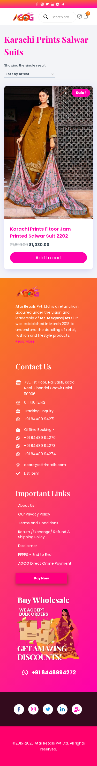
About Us (26, 505)
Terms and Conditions (38, 523)
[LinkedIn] (52, 3)
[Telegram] (63, 3)
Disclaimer (27, 545)
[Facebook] (37, 3)
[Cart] (85, 16)
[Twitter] (47, 3)
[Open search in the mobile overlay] (57, 17)
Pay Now (41, 578)
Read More (25, 341)
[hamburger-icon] (7, 18)
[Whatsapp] (58, 3)
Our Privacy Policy (34, 514)
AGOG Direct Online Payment (44, 563)
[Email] (77, 709)
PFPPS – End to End (34, 554)
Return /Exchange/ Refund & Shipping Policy (44, 534)
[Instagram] (42, 3)
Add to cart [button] (48, 257)
